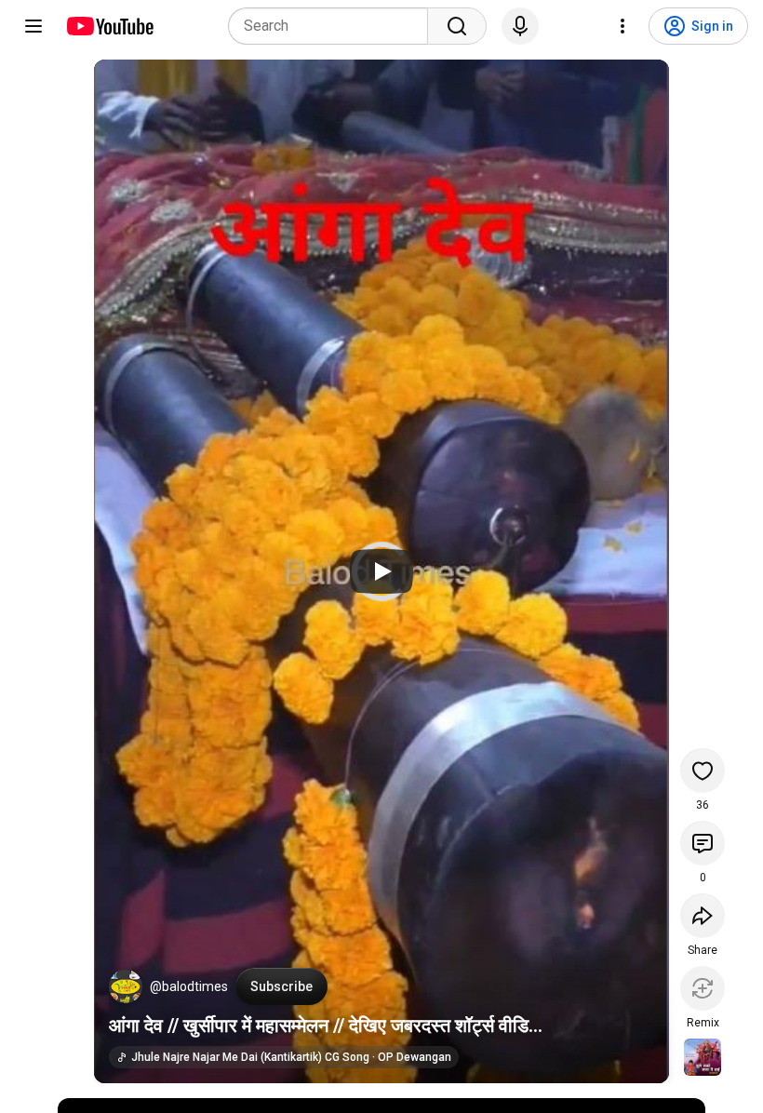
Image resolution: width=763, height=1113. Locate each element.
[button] (125, 986)
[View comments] (702, 843)
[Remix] (702, 988)
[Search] (457, 26)
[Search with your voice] (520, 26)
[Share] (702, 915)
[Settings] (622, 26)
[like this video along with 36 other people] (702, 770)
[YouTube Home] (109, 26)
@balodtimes (189, 986)
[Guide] (33, 26)
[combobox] (333, 26)
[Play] (381, 571)
